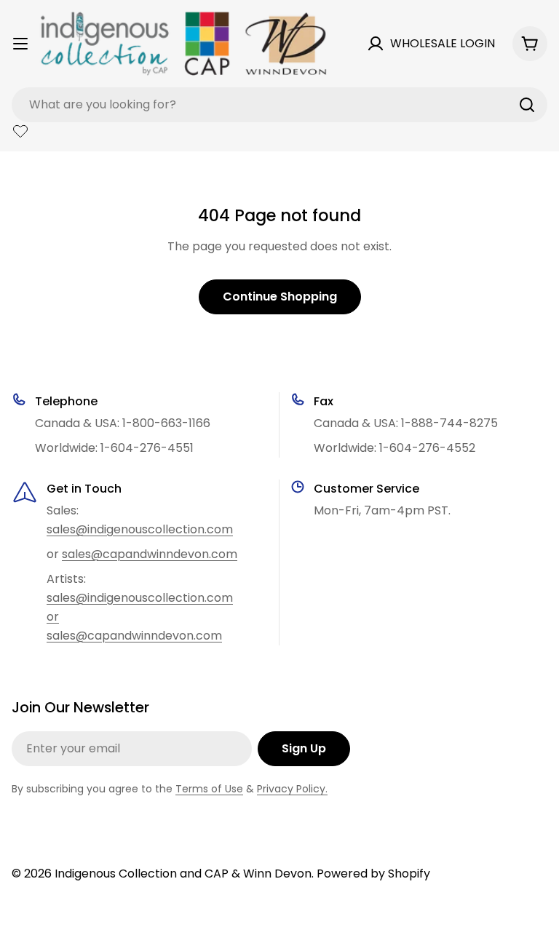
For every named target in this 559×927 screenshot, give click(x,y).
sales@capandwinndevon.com (149, 554)
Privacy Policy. (292, 788)
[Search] (527, 105)
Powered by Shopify (373, 873)
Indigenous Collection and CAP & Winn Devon (183, 873)
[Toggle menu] (20, 43)
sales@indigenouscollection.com (140, 529)
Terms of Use (209, 788)
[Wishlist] (20, 131)
